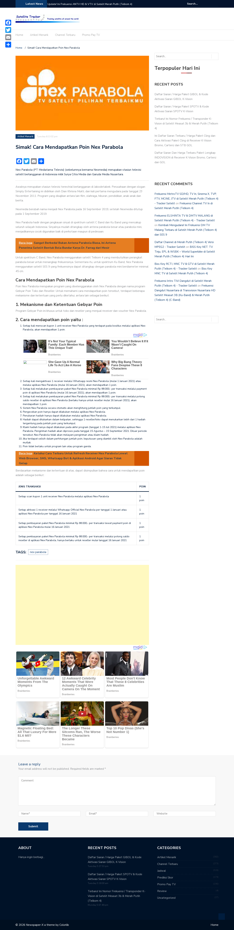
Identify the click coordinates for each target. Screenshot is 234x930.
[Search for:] (198, 3)
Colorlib (64, 925)
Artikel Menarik (39, 35)
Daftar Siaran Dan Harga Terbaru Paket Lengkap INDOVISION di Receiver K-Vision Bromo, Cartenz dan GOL (185, 157)
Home (19, 35)
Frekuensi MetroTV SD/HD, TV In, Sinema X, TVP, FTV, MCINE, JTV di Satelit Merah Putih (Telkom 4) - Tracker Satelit (186, 198)
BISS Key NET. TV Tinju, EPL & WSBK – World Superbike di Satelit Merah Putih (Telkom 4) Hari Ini (184, 251)
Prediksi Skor (165, 877)
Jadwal (161, 871)
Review (162, 891)
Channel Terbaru (65, 35)
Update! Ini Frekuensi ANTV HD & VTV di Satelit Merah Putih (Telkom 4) (90, 4)
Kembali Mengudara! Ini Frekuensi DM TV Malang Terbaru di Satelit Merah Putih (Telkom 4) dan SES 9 (185, 229)
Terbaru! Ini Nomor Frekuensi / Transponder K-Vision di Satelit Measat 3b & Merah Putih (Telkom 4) (186, 123)
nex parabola (38, 552)
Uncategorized (166, 898)
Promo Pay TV (91, 35)
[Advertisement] (82, 605)
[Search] (216, 3)
